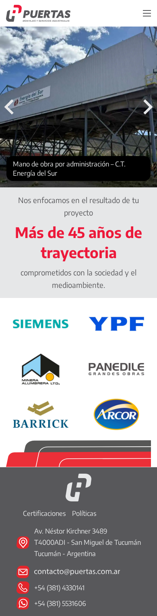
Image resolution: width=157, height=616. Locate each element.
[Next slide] (147, 107)
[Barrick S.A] (40, 413)
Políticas (84, 513)
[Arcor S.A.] (116, 413)
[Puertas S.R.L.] (78, 487)
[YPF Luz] (116, 323)
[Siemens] (40, 323)
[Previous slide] (10, 107)
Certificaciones (44, 513)
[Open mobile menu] (147, 13)
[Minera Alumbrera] (40, 368)
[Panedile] (116, 368)
